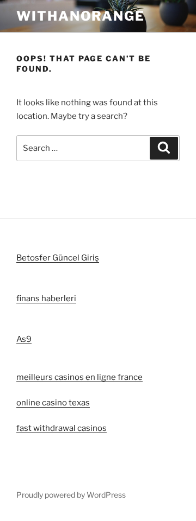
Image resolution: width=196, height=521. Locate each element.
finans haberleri (46, 298)
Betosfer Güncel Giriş (57, 258)
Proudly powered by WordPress (71, 494)
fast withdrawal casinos (61, 428)
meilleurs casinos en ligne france (79, 377)
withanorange (80, 16)
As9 (24, 339)
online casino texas (53, 403)
